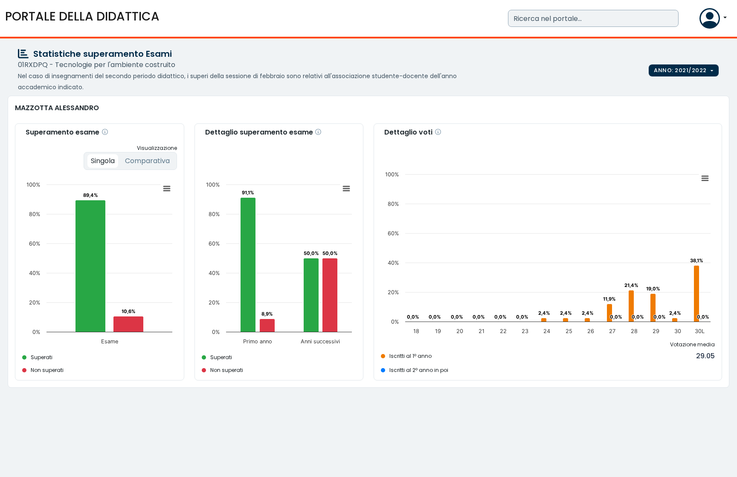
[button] (691, 20)
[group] (683, 70)
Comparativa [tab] (147, 161)
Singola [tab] (103, 161)
